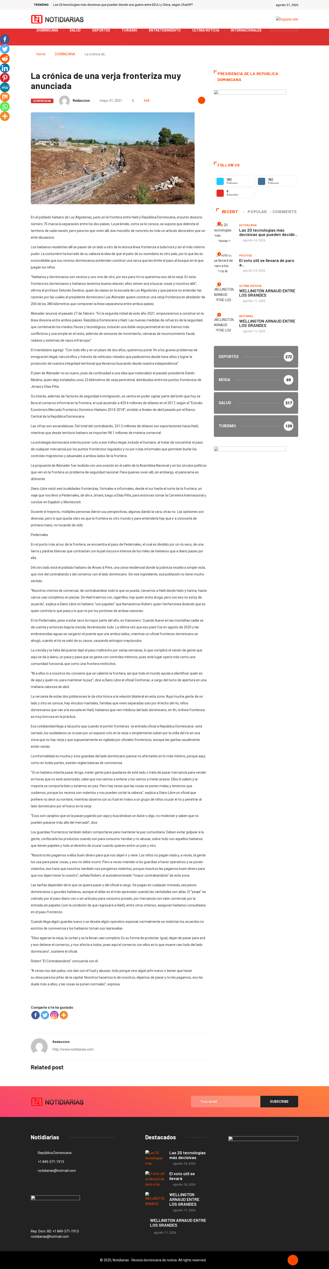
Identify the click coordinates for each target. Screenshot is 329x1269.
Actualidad (248, 225)
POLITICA (245, 255)
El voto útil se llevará (182, 1176)
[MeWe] (5, 87)
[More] (63, 1015)
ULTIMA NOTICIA (250, 285)
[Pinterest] (5, 78)
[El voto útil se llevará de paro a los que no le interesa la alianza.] (154, 1179)
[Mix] (5, 97)
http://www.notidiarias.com (73, 1049)
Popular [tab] (257, 212)
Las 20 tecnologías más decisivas (187, 1155)
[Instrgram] (291, 30)
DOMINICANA (65, 54)
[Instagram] (54, 1015)
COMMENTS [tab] (284, 212)
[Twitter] (284, 30)
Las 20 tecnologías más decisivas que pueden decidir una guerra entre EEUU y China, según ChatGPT (123, 4)
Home (41, 54)
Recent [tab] (230, 212)
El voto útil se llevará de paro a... (266, 262)
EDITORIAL (246, 316)
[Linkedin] (5, 68)
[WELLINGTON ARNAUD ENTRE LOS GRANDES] (154, 1200)
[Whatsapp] (5, 106)
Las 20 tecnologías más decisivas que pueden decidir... (268, 232)
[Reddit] (5, 58)
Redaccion (81, 100)
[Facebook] (35, 1015)
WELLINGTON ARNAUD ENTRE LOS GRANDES (267, 293)
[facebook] (277, 30)
